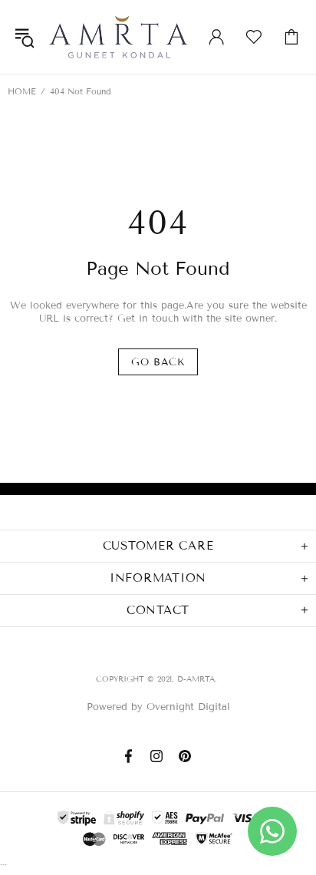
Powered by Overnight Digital (158, 707)
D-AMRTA (118, 36)
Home (22, 91)
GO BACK (158, 362)
